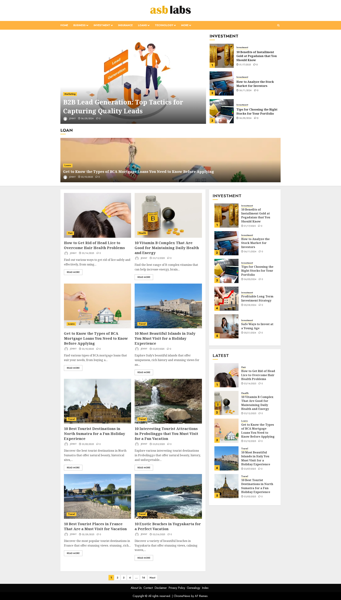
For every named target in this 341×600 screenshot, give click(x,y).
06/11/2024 (245, 90)
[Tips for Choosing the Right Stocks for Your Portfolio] (222, 111)
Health (142, 233)
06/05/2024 (245, 118)
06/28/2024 (87, 118)
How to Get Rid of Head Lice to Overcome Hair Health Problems (94, 245)
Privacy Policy (177, 588)
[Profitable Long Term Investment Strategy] (226, 299)
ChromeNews (182, 596)
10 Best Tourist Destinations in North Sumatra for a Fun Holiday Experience (94, 433)
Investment (102, 25)
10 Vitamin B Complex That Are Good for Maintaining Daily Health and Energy (167, 247)
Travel (142, 323)
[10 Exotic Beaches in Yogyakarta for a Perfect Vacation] (168, 496)
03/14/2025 (88, 253)
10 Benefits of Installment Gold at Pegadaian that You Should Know (256, 56)
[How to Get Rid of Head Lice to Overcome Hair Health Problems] (97, 215)
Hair (70, 233)
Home (64, 25)
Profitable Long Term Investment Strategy (257, 298)
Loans (142, 25)
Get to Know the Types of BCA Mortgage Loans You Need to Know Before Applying (138, 171)
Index (205, 588)
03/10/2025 (87, 177)
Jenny (72, 118)
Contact (148, 588)
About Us (136, 588)
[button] (278, 25)
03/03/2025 (159, 444)
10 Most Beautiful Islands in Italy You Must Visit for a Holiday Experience (165, 338)
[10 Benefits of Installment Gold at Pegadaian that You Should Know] (222, 56)
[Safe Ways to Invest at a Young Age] (226, 326)
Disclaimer (161, 588)
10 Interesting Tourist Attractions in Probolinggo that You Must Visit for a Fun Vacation (166, 433)
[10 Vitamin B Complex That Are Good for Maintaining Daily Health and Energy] (168, 215)
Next (152, 577)
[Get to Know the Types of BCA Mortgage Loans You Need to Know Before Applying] (97, 306)
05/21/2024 (250, 333)
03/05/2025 (88, 444)
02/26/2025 (159, 534)
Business (79, 25)
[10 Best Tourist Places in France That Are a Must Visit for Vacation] (97, 496)
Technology (164, 25)
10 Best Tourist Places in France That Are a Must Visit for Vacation (95, 526)
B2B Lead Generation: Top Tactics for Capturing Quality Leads (123, 106)
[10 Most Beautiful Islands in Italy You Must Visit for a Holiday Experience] (168, 306)
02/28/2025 (88, 534)
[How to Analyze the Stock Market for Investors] (222, 83)
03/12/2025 (159, 258)
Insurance (125, 25)
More (184, 25)
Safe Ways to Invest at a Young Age (257, 326)
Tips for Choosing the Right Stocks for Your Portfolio (256, 111)
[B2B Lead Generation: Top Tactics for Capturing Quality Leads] (133, 78)
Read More (73, 272)
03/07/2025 (158, 349)
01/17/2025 (245, 64)
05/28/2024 (250, 305)
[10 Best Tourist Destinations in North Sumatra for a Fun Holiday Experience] (97, 401)
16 (143, 577)
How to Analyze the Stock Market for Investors (255, 84)
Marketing (69, 94)
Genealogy (193, 588)
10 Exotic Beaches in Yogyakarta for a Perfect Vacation (168, 526)
